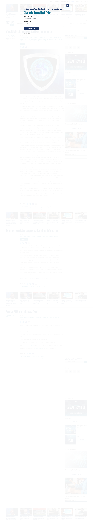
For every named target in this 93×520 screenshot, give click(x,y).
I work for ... (28, 21)
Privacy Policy (27, 33)
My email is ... (28, 16)
